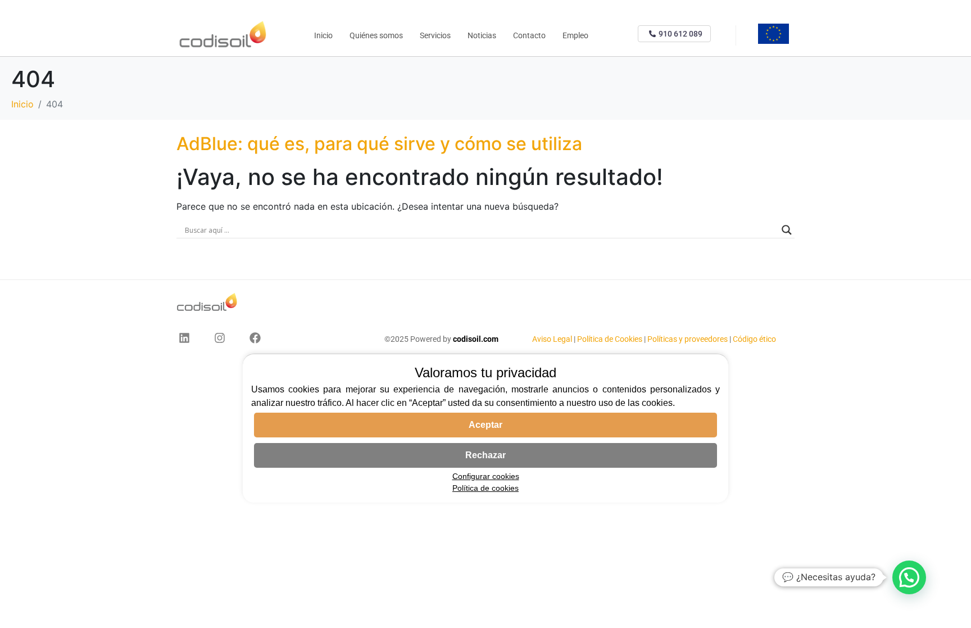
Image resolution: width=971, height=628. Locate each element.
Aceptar (485, 425)
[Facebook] (255, 337)
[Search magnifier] (787, 230)
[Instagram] (219, 337)
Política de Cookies (609, 339)
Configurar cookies (485, 476)
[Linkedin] (184, 337)
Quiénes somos (376, 35)
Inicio (323, 35)
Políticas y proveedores (687, 339)
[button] (909, 577)
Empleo (575, 35)
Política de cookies (485, 488)
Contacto (529, 35)
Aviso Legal (553, 339)
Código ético (754, 339)
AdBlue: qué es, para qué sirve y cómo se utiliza (379, 144)
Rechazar (485, 455)
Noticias (482, 35)
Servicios (435, 35)
